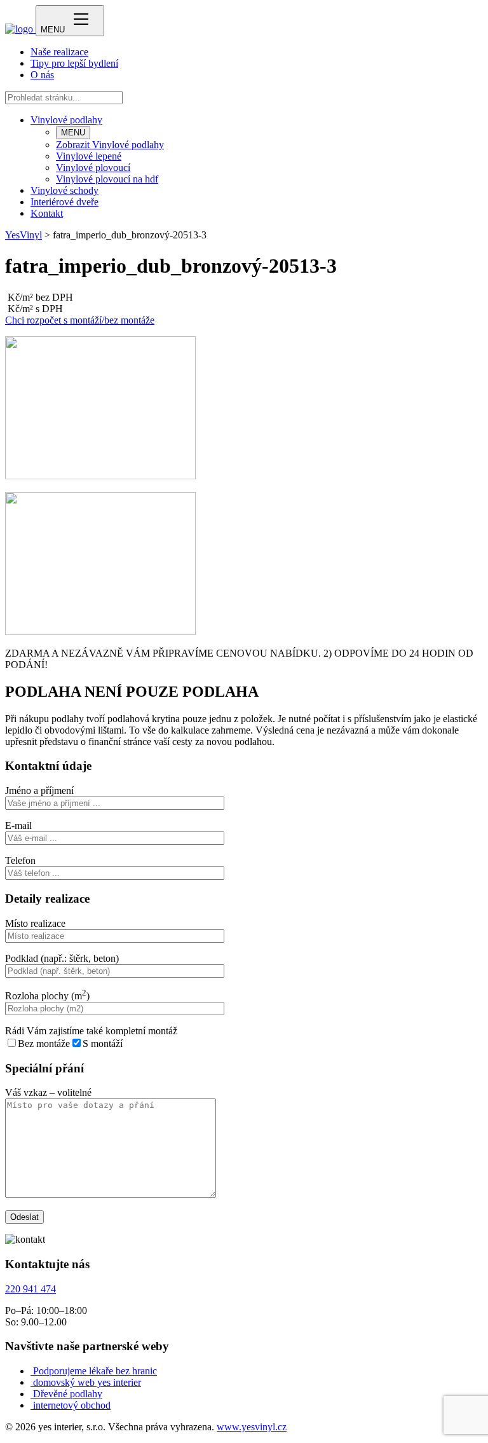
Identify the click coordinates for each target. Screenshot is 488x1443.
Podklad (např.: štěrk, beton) (62, 958)
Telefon (20, 860)
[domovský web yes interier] (31, 1382)
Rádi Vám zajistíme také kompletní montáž (91, 1030)
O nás (42, 74)
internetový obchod (72, 1405)
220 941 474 (30, 1288)
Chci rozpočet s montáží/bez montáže (79, 320)
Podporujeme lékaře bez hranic (95, 1370)
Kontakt (46, 213)
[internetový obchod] (31, 1405)
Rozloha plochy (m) (47, 995)
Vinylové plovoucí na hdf (107, 179)
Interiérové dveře (64, 201)
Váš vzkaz (48, 1092)
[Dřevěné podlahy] (31, 1393)
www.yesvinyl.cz (252, 1426)
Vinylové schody (64, 190)
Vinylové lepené (88, 156)
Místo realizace (35, 923)
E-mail (18, 825)
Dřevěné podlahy (67, 1393)
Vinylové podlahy (66, 119)
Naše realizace (59, 51)
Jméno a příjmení (39, 790)
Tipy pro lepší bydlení (74, 63)
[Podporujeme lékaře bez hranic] (31, 1370)
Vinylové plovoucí (93, 167)
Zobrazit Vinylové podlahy (110, 144)
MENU (73, 132)
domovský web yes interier (87, 1382)
